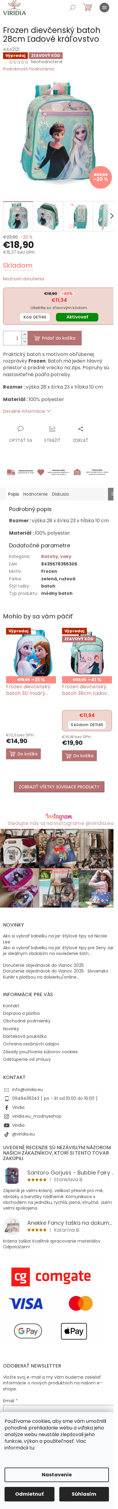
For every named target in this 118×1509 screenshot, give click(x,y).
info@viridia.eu (27, 1090)
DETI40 (35, 317)
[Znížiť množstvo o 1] (24, 341)
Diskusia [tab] (60, 494)
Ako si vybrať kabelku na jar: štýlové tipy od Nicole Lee (55, 939)
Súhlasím (84, 1494)
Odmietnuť (29, 1494)
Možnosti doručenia (23, 279)
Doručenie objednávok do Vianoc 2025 (43, 965)
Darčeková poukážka (25, 1036)
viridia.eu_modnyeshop (36, 1116)
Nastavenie (57, 1474)
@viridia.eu (23, 1134)
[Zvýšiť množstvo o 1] (24, 334)
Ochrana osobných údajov (31, 1044)
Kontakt (11, 1006)
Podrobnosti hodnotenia (28, 69)
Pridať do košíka (58, 338)
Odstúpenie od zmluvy (27, 1059)
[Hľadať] (73, 8)
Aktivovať (77, 317)
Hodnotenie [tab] (35, 494)
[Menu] (104, 8)
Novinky (11, 1029)
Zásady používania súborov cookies (40, 1052)
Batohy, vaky (56, 556)
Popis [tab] (13, 494)
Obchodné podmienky (27, 1021)
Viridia (18, 1107)
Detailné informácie (24, 411)
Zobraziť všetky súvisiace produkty (59, 787)
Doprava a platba (21, 1013)
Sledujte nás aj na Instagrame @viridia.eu (60, 823)
